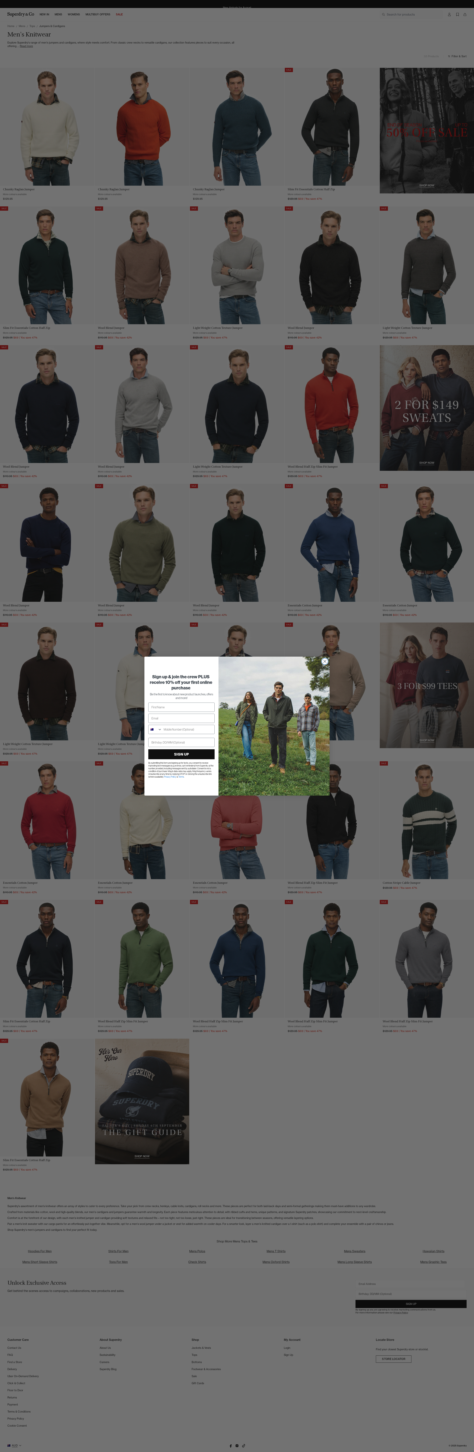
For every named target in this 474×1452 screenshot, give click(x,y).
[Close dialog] (325, 661)
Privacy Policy (170, 776)
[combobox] (155, 729)
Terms (181, 776)
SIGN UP (181, 754)
